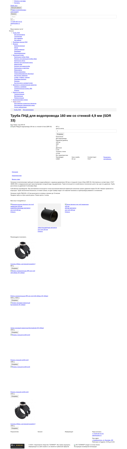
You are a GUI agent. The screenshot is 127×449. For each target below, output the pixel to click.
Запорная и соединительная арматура (25, 85)
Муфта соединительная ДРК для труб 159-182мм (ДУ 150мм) (29, 296)
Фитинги (15, 44)
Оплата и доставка (20, 1)
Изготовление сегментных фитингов (25, 103)
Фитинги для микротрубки (22, 66)
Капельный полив (18, 55)
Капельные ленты (19, 60)
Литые (16, 47)
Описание (15, 172)
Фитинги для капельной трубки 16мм (25, 59)
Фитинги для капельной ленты (23, 62)
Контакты (17, 3)
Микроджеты (18, 70)
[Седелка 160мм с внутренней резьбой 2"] (63, 250)
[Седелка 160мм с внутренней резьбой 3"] (63, 410)
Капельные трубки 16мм (21, 57)
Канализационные (19, 53)
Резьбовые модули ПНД (20, 42)
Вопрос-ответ (16, 179)
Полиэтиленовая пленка (20, 99)
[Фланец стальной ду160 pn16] (63, 378)
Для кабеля (17, 40)
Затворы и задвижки (20, 86)
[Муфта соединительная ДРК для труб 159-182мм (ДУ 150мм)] (63, 282)
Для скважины (18, 38)
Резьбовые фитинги (20, 79)
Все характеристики (62, 155)
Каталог (13, 14)
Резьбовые (17, 51)
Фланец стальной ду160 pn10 (20, 360)
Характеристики (17, 175)
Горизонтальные (19, 94)
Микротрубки (18, 64)
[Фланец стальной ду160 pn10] (63, 346)
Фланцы (16, 90)
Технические (18, 36)
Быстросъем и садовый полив (23, 83)
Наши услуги (17, 101)
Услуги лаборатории (20, 107)
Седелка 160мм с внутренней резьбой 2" (23, 264)
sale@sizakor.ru (15, 23)
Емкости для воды (18, 92)
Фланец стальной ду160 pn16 (20, 392)
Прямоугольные (19, 98)
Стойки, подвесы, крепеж (22, 77)
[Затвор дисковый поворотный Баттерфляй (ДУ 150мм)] (63, 314)
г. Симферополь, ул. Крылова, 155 (102, 440)
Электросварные (19, 49)
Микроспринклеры (19, 72)
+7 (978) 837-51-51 (16, 21)
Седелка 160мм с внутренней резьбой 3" (23, 424)
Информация (69, 431)
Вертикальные (18, 96)
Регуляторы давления (21, 75)
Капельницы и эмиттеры (21, 68)
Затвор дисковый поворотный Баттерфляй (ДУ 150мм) (27, 328)
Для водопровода (19, 34)
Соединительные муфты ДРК (23, 88)
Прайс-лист (14, 5)
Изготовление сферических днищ (24, 105)
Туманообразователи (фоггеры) (24, 73)
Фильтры (17, 81)
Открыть (13, 212)
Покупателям (15, 431)
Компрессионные (19, 45)
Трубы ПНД (16, 32)
